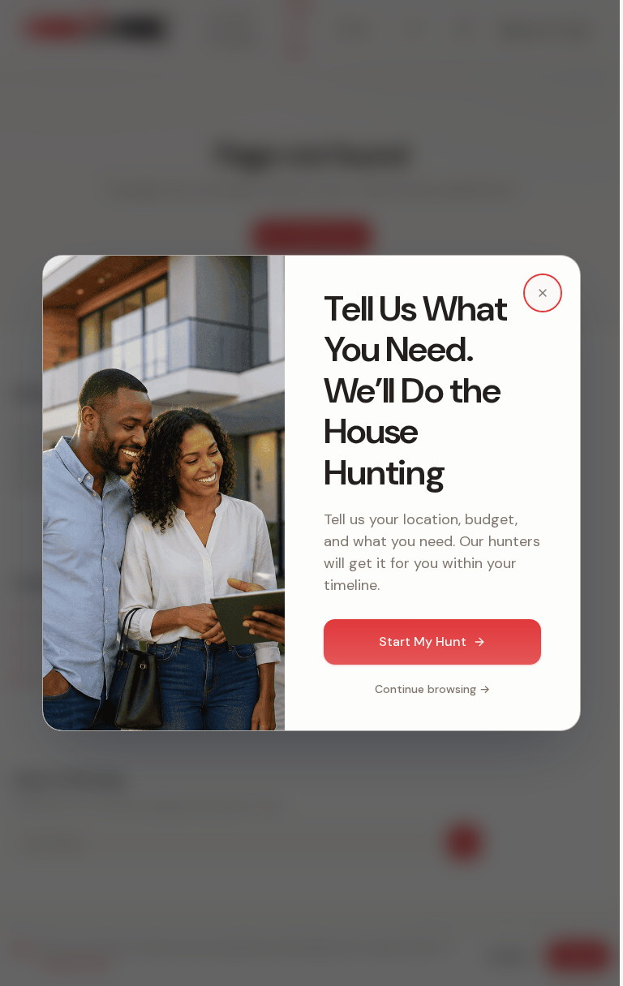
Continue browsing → (432, 689)
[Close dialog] (543, 293)
